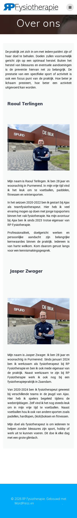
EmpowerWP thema (48, 503)
